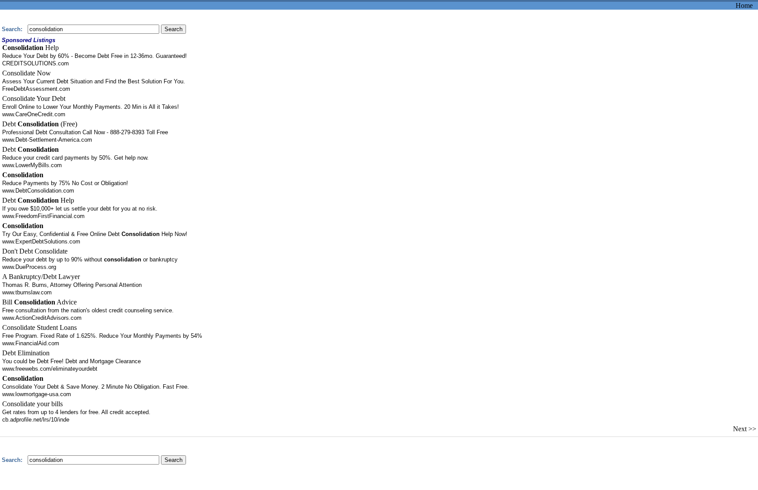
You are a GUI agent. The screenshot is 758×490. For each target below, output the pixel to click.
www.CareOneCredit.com (33, 114)
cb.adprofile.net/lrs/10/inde (35, 419)
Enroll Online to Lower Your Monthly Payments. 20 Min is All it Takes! (90, 107)
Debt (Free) (39, 124)
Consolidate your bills (32, 404)
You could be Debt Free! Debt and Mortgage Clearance (71, 361)
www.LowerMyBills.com (32, 165)
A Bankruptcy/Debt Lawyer (41, 276)
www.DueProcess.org (29, 267)
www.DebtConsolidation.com (38, 190)
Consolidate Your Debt (33, 98)
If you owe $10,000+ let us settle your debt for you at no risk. (79, 208)
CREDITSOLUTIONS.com (35, 63)
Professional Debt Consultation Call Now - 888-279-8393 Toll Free (85, 132)
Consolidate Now (26, 73)
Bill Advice (39, 302)
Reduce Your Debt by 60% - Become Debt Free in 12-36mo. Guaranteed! (94, 56)
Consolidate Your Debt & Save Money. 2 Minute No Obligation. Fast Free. (95, 386)
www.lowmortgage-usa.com (36, 394)
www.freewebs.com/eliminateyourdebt (49, 368)
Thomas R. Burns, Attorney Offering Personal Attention (72, 285)
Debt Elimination (26, 353)
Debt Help (38, 200)
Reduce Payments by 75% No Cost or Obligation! (65, 183)
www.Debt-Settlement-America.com (47, 139)
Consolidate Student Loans (39, 327)
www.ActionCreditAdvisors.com (42, 318)
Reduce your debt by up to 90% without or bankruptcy (90, 259)
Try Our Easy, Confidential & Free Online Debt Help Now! (94, 234)
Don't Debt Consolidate (35, 251)
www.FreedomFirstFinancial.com (43, 216)
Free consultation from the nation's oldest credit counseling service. (88, 310)
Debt (30, 149)
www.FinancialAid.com (30, 343)
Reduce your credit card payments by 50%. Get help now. (75, 157)
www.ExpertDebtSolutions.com (41, 241)
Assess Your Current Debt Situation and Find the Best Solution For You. (93, 81)
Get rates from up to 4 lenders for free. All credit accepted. (76, 412)
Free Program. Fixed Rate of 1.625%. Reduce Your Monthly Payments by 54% (102, 336)
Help (30, 47)
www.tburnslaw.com (27, 292)
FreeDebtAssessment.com (36, 89)
